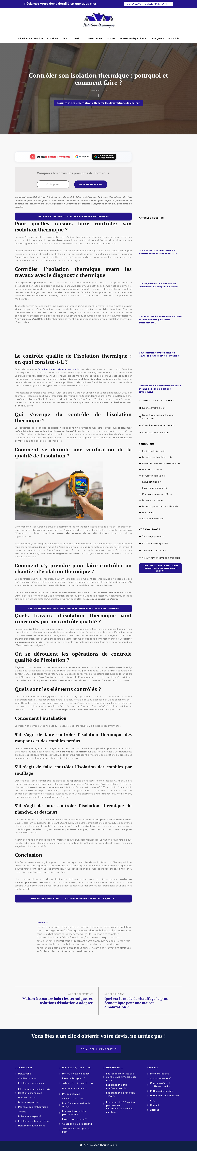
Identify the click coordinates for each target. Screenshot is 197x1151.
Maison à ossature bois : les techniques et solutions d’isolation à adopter (57, 1000)
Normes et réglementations (75, 103)
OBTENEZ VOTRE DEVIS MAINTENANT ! (148, 3)
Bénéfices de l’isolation (30, 38)
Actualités (173, 38)
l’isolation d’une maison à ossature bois (59, 369)
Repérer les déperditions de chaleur (117, 103)
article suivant (114, 994)
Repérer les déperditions (133, 38)
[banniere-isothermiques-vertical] (73, 346)
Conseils (76, 38)
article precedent (80, 994)
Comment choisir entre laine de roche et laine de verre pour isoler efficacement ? (160, 319)
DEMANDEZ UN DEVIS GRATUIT (98, 1049)
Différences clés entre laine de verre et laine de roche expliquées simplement (160, 388)
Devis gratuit (157, 38)
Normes (111, 38)
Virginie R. (42, 922)
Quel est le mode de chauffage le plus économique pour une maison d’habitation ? (136, 1002)
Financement (95, 38)
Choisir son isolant (57, 38)
